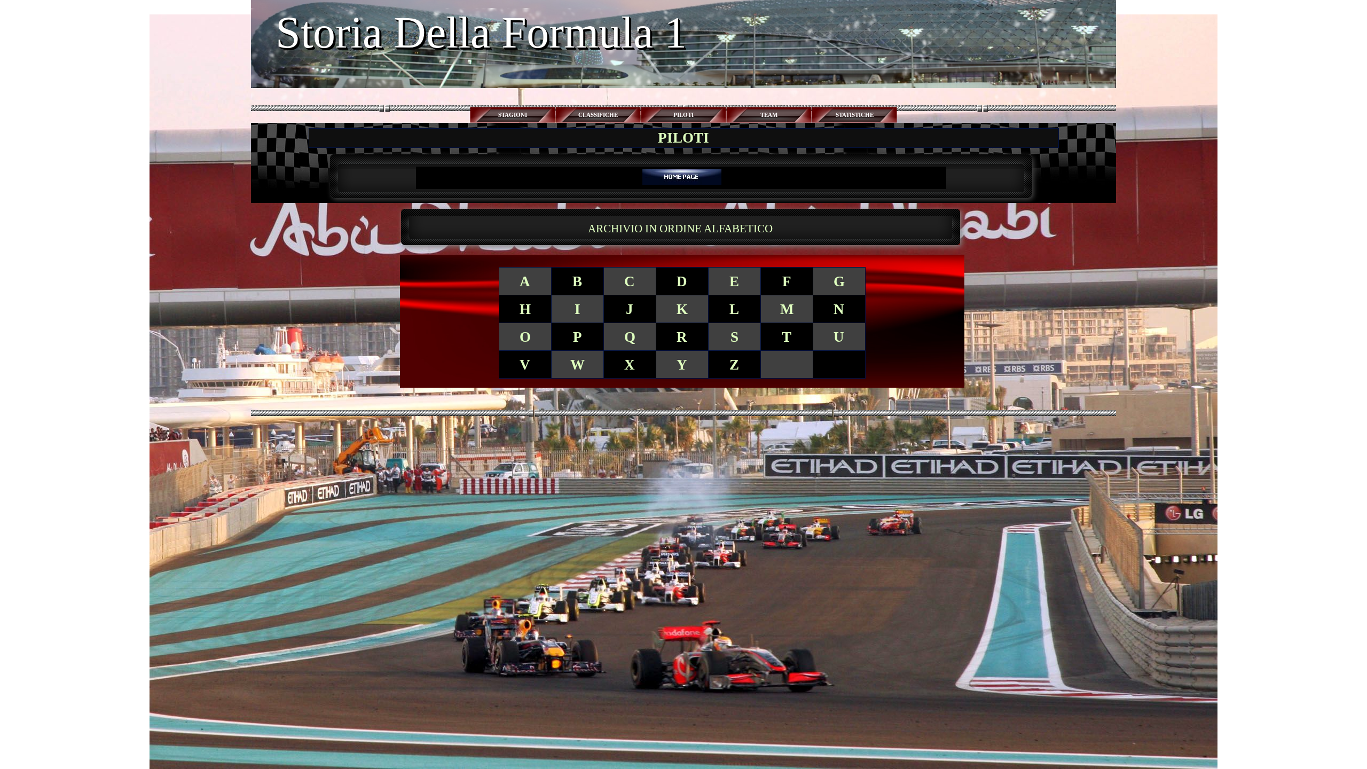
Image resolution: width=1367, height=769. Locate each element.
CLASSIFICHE (598, 115)
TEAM (768, 115)
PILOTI (683, 115)
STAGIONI (512, 115)
